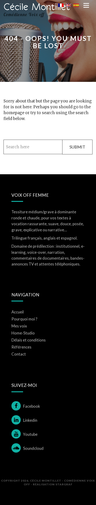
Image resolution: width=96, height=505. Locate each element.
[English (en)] (68, 5)
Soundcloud (33, 448)
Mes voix (19, 325)
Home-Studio (23, 333)
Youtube (30, 434)
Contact (18, 354)
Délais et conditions (28, 340)
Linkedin (30, 420)
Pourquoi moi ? (24, 318)
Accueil (17, 311)
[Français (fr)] (61, 5)
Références (21, 347)
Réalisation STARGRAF (52, 484)
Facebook (31, 406)
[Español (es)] (76, 5)
